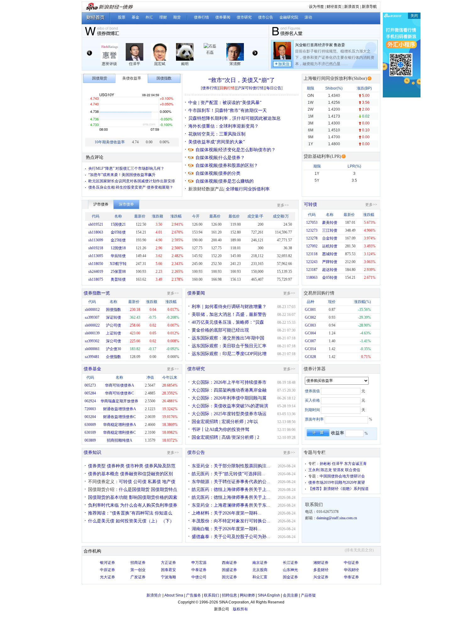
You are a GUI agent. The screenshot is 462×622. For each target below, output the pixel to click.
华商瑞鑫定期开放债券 (119, 401)
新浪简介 (154, 595)
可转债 (310, 204)
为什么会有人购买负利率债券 (148, 505)
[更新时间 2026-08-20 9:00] (343, 156)
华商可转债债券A (119, 385)
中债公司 (198, 577)
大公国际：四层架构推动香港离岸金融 (229, 390)
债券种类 (115, 466)
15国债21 (118, 224)
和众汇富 (259, 577)
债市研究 (244, 17)
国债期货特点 (164, 489)
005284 (90, 393)
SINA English (269, 595)
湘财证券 (320, 562)
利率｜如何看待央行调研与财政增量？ (229, 306)
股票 (121, 17)
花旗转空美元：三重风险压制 (216, 134)
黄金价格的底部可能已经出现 (220, 330)
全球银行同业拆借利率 (248, 189)
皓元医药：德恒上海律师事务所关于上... (231, 489)
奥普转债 (118, 279)
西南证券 (229, 562)
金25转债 (118, 240)
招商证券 (138, 562)
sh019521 (95, 224)
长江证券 (290, 562)
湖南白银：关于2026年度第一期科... (226, 528)
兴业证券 (320, 577)
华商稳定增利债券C (119, 432)
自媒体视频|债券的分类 (217, 173)
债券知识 (92, 452)
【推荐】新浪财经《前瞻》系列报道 (338, 489)
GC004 (310, 333)
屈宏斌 (159, 64)
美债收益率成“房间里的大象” (216, 142)
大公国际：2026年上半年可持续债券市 (229, 382)
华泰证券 (351, 577)
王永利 (314, 470)
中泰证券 (198, 570)
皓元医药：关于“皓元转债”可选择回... (228, 473)
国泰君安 (168, 570)
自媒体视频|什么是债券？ (220, 157)
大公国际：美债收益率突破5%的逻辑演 (230, 406)
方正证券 (168, 562)
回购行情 (227, 88)
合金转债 (329, 238)
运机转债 (329, 246)
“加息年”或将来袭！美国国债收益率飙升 (122, 175)
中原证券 (107, 570)
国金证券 (290, 577)
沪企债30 (113, 349)
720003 (90, 409)
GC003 (310, 325)
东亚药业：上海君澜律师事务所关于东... (231, 505)
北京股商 (259, 570)
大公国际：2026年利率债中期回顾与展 (229, 398)
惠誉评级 (109, 64)
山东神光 (290, 570)
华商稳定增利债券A (119, 424)
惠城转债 (329, 254)
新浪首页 (351, 6)
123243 (311, 262)
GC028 (310, 357)
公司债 (139, 481)
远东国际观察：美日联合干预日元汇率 (229, 346)
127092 (311, 246)
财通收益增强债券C (119, 417)
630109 (90, 432)
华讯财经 (351, 570)
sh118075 (95, 279)
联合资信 (352, 470)
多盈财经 (320, 570)
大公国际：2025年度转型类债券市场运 (229, 413)
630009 (90, 424)
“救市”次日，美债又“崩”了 (241, 80)
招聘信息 (229, 595)
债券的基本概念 (103, 473)
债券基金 (92, 368)
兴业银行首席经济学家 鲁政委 (320, 45)
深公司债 (113, 341)
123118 (311, 254)
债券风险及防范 (160, 466)
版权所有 (240, 609)
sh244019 (95, 271)
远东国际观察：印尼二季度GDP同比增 (229, 353)
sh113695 (95, 256)
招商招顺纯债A (119, 440)
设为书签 (316, 6)
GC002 (310, 317)
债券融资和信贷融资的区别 (146, 473)
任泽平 (134, 64)
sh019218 (95, 248)
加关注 (282, 63)
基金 (135, 17)
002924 (90, 401)
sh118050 (95, 263)
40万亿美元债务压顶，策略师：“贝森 (228, 322)
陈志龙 (326, 470)
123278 (311, 238)
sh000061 (92, 349)
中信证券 (351, 562)
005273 (90, 385)
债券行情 (201, 17)
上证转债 (113, 333)
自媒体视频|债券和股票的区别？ (226, 165)
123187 (311, 269)
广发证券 (138, 577)
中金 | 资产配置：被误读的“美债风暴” (224, 102)
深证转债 (113, 317)
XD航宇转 (118, 263)
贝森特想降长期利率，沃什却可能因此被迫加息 (234, 118)
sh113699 (95, 240)
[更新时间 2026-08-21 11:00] (369, 78)
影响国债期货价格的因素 (153, 497)
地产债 (168, 481)
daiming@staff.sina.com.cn (336, 518)
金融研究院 (288, 17)
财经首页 (334, 6)
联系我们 (211, 595)
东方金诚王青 (355, 463)
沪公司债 (113, 325)
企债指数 (113, 357)
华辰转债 (118, 256)
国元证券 (229, 577)
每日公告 (273, 88)
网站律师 (247, 595)
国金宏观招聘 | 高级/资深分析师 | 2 (225, 437)
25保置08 (118, 271)
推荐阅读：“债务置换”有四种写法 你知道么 (130, 513)
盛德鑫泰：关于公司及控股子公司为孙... (231, 536)
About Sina (173, 595)
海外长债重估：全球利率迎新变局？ (223, 126)
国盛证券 (229, 570)
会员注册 (290, 595)
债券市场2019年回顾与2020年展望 (336, 482)
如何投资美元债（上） (138, 521)
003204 (90, 417)
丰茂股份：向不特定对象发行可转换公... (231, 521)
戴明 (185, 64)
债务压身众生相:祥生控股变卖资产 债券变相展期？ (130, 187)
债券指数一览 (97, 293)
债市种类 (134, 466)
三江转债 (329, 230)
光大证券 (107, 577)
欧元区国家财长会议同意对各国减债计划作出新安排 (131, 181)
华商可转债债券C (119, 393)
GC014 (310, 349)
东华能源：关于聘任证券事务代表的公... (231, 481)
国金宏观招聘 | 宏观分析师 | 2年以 (225, 421)
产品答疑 (308, 595)
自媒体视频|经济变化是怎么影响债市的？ (235, 149)
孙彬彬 (325, 463)
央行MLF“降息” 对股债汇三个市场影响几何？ (126, 168)
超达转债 (329, 269)
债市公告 (265, 17)
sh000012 (92, 309)
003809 (90, 440)
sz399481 (92, 357)
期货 (177, 17)
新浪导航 (369, 6)
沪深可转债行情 (250, 88)
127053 (311, 222)
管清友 (338, 470)
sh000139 (92, 333)
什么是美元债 (101, 521)
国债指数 (113, 309)
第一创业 (138, 570)
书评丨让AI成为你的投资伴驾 (220, 429)
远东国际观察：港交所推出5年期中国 (228, 338)
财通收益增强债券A (119, 409)
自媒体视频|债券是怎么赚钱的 (224, 181)
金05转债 (118, 232)
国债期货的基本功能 (108, 497)
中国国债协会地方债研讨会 (342, 476)
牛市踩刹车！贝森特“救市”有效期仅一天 (227, 110)
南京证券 (259, 562)
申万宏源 (198, 562)
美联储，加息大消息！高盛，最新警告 (229, 314)
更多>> (283, 205)
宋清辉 (235, 64)
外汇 (149, 17)
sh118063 (95, 232)
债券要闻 (222, 17)
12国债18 (118, 248)
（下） (167, 521)
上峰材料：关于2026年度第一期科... (226, 513)
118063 (311, 277)
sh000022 (92, 325)
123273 (311, 230)
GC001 (310, 309)
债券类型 (97, 466)
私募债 (154, 481)
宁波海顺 (168, 577)
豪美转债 (329, 222)
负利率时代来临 (103, 505)
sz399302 (92, 341)
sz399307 (92, 317)
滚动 (308, 17)
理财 (163, 17)
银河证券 (107, 562)
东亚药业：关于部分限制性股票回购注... (231, 466)
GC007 (310, 341)
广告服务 (193, 595)
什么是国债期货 (134, 489)
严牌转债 (329, 262)
